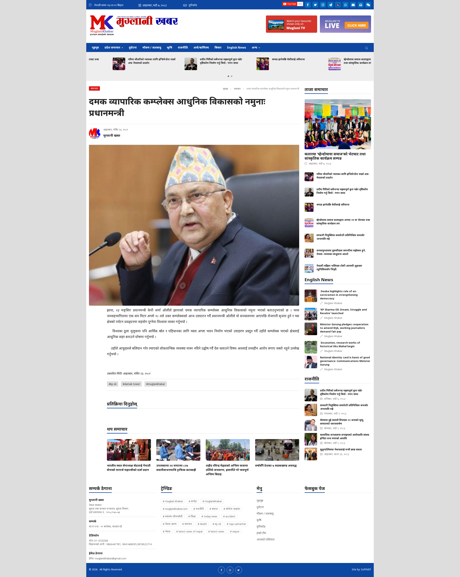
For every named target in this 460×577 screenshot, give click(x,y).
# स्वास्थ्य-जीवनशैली (173, 516)
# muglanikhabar (212, 501)
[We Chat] (368, 5)
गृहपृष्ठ (95, 47)
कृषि (169, 47)
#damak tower (131, 384)
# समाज (214, 508)
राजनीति (183, 47)
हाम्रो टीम (261, 533)
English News (236, 47)
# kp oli (217, 524)
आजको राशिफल (266, 539)
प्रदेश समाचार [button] (113, 47)
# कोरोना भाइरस (232, 508)
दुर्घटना (133, 47)
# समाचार (187, 524)
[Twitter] (315, 5)
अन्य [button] (255, 47)
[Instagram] (323, 5)
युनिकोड (261, 526)
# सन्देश (193, 501)
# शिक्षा (192, 516)
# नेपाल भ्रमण (169, 524)
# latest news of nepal (189, 531)
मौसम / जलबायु (151, 47)
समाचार (237, 88)
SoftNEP (366, 569)
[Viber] (338, 5)
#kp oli (112, 384)
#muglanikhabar (155, 384)
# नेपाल (167, 531)
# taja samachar (236, 524)
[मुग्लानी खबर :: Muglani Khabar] (134, 26)
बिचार (218, 47)
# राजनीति (198, 508)
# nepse (234, 531)
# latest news (216, 531)
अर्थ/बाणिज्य (201, 47)
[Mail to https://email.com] (353, 5)
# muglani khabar (173, 501)
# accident (229, 516)
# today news (209, 516)
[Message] (330, 5)
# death (202, 524)
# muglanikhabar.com (175, 508)
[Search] (366, 47)
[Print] (361, 5)
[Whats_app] (345, 5)
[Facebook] (308, 5)
